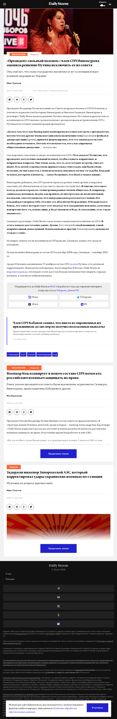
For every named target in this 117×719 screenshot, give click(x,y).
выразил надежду (17, 272)
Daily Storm (58, 4)
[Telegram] (58, 588)
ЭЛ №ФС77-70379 (53, 634)
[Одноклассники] (58, 615)
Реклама (10, 579)
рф (55, 354)
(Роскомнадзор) (21, 634)
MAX (52, 287)
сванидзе (13, 354)
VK (77, 290)
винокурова (44, 354)
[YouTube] (58, 597)
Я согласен (97, 707)
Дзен (70, 290)
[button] (4, 5)
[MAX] (58, 623)
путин (31, 354)
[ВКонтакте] (58, 606)
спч (23, 354)
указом (74, 264)
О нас (8, 573)
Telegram (61, 290)
